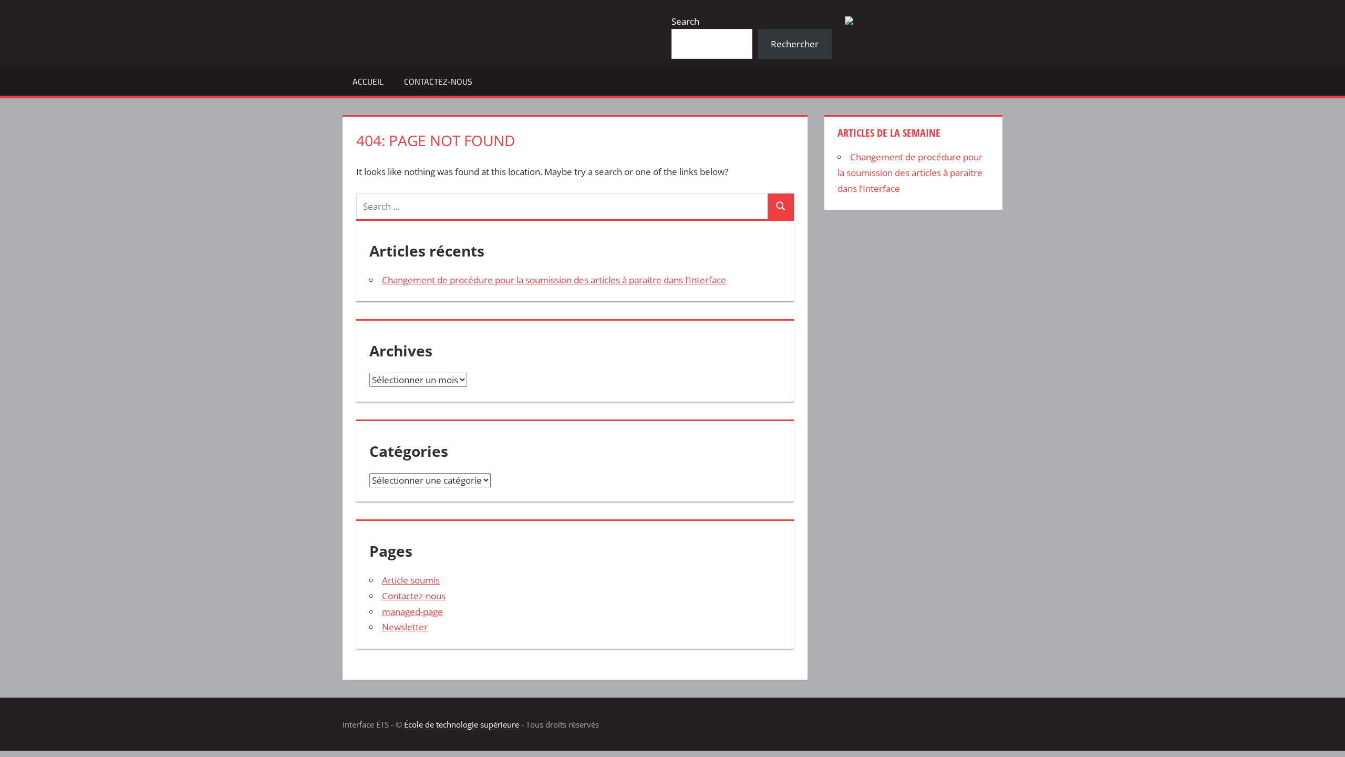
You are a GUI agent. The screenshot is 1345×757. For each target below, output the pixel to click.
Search (685, 21)
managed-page (412, 612)
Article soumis (411, 580)
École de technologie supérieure (461, 724)
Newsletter (405, 627)
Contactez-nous (438, 81)
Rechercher (795, 44)
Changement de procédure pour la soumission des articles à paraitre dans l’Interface (554, 280)
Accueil (368, 81)
